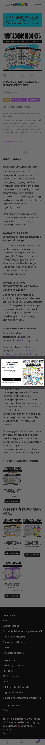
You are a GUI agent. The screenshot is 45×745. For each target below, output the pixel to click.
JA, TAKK (12, 379)
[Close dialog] (42, 360)
